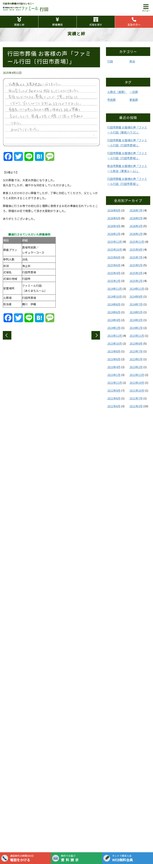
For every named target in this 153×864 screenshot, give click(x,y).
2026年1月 (136, 234)
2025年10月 (114, 249)
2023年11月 (136, 336)
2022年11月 (114, 383)
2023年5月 (136, 359)
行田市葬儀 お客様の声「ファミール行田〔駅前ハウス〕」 (127, 129)
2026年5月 (136, 218)
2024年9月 (136, 296)
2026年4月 (113, 226)
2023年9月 (136, 343)
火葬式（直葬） (117, 92)
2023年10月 (114, 343)
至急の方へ (133, 24)
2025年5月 (136, 265)
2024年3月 (136, 320)
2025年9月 (136, 249)
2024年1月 (136, 328)
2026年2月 (113, 234)
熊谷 (132, 61)
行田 (110, 61)
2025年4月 (113, 273)
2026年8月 (113, 210)
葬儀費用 (57, 24)
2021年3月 (136, 406)
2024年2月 (113, 328)
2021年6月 (113, 406)
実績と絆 (19, 24)
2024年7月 (136, 304)
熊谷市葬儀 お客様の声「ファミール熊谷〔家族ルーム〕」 (127, 168)
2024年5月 (136, 312)
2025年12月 (114, 242)
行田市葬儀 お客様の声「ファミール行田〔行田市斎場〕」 (127, 142)
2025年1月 (136, 281)
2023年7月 (136, 351)
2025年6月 (113, 265)
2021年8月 (113, 398)
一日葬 (133, 92)
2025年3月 (136, 273)
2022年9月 (113, 390)
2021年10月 (136, 390)
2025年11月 (136, 242)
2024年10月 (114, 296)
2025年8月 (113, 257)
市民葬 (111, 100)
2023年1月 (113, 375)
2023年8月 (113, 351)
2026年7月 (136, 210)
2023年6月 (113, 359)
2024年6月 (113, 312)
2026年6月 (113, 218)
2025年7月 (136, 257)
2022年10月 (136, 383)
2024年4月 (113, 320)
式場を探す (95, 24)
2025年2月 (113, 281)
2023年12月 (114, 336)
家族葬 (133, 100)
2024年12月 (114, 289)
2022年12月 (136, 375)
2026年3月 (136, 226)
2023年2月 (136, 367)
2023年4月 (113, 367)
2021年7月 (136, 398)
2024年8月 (113, 304)
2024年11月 (136, 289)
